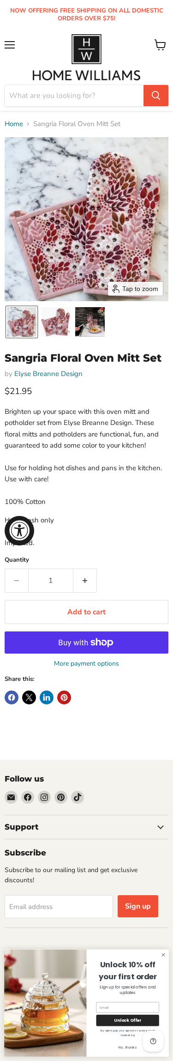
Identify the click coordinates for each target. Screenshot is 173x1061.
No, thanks (128, 1047)
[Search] (155, 95)
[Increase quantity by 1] (85, 581)
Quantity (17, 560)
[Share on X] (29, 697)
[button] (21, 322)
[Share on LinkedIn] (47, 697)
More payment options (86, 663)
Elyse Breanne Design (48, 373)
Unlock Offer (127, 1021)
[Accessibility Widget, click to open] (19, 531)
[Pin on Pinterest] (64, 697)
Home (14, 124)
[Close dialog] (163, 954)
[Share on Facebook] (11, 697)
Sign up (138, 906)
